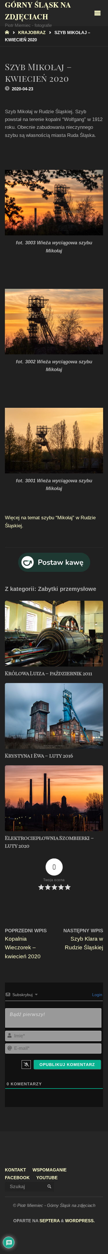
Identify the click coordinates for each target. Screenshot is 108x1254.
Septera (49, 1220)
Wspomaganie (50, 1169)
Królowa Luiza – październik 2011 (48, 673)
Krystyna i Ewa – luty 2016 (39, 755)
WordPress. (80, 1220)
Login (96, 994)
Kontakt (15, 1169)
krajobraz (32, 32)
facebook (17, 1177)
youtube (47, 1177)
